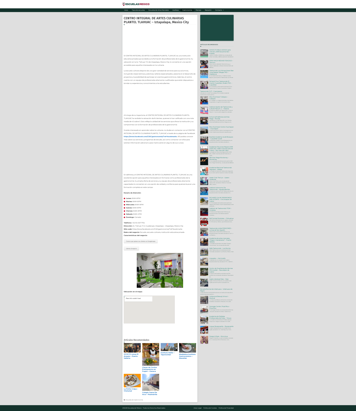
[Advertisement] (160, 41)
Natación (208, 10)
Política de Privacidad (226, 408)
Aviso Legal (198, 408)
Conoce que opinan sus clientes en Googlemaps (140, 241)
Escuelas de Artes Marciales (158, 10)
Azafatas (175, 10)
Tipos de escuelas (138, 10)
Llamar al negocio (131, 248)
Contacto (218, 10)
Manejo (198, 10)
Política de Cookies (210, 408)
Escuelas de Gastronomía (134, 400)
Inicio (126, 10)
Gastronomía (187, 10)
